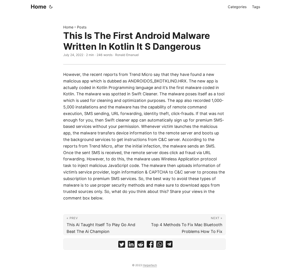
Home (38, 6)
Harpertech (150, 265)
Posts (81, 27)
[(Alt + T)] (51, 7)
